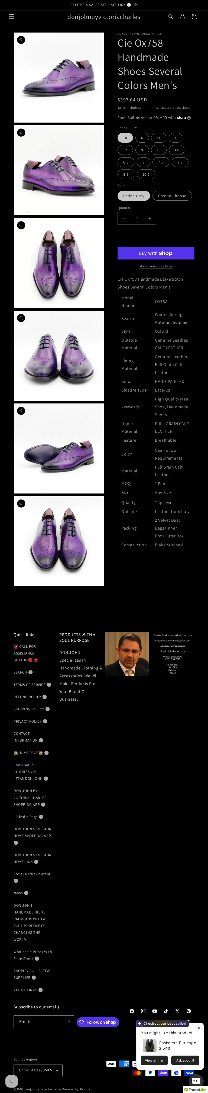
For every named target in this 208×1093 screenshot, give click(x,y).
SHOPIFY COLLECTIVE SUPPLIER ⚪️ (32, 974)
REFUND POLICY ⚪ (30, 696)
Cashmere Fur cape (177, 1042)
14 (177, 150)
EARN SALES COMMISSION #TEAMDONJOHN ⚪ (31, 771)
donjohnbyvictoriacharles (43, 1089)
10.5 (146, 174)
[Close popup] (199, 1028)
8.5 (126, 174)
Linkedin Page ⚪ (29, 816)
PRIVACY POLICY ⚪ (31, 721)
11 (159, 137)
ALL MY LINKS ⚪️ (28, 990)
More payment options (156, 266)
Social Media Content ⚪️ (32, 877)
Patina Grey (133, 195)
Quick (19, 634)
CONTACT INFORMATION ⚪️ (29, 737)
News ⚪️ (21, 892)
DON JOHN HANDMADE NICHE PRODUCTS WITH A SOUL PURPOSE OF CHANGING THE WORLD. (30, 922)
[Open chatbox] (196, 1081)
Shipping (148, 107)
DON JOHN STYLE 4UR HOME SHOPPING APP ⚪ (32, 835)
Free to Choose (172, 195)
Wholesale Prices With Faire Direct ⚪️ (33, 955)
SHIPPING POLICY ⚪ (32, 709)
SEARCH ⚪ (23, 672)
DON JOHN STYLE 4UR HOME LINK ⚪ (32, 858)
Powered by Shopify (76, 1089)
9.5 (180, 162)
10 (125, 137)
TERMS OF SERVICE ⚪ (32, 684)
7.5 (161, 162)
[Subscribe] (68, 1021)
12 (125, 150)
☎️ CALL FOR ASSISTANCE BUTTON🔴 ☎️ (26, 653)
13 (159, 150)
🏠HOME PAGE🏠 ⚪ (31, 752)
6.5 (126, 162)
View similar (154, 1060)
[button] (11, 17)
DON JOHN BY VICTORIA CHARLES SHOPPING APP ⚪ (30, 797)
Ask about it (185, 1060)
